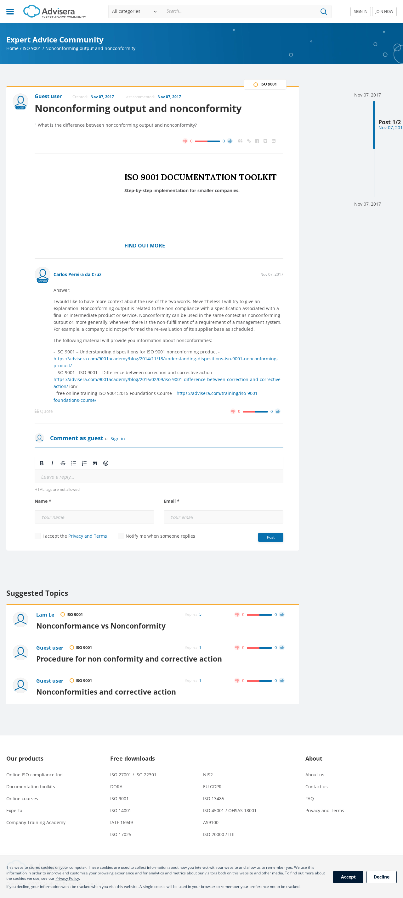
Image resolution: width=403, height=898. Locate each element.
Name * (43, 501)
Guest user (49, 647)
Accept (348, 877)
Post (271, 537)
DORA (116, 787)
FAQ (309, 798)
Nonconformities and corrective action (106, 692)
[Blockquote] (95, 463)
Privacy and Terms (87, 536)
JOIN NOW (384, 11)
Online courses (22, 798)
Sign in (118, 438)
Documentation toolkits (30, 787)
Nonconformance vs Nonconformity (101, 626)
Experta (14, 810)
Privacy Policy (67, 878)
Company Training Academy (35, 822)
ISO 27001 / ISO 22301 (133, 775)
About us (314, 775)
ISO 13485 (213, 798)
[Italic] (52, 463)
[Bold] (41, 463)
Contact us (316, 787)
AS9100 (211, 822)
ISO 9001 (32, 48)
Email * (171, 501)
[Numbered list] (84, 463)
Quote (46, 411)
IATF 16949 (121, 822)
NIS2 (208, 775)
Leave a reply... (57, 477)
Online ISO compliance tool (35, 775)
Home (12, 48)
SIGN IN (360, 11)
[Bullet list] (73, 463)
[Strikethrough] (63, 463)
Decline (381, 877)
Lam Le (45, 614)
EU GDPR (212, 787)
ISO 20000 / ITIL (219, 834)
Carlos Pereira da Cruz (77, 274)
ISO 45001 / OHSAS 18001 (230, 810)
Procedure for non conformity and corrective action (129, 659)
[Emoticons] (105, 463)
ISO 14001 (120, 810)
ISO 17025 (120, 834)
